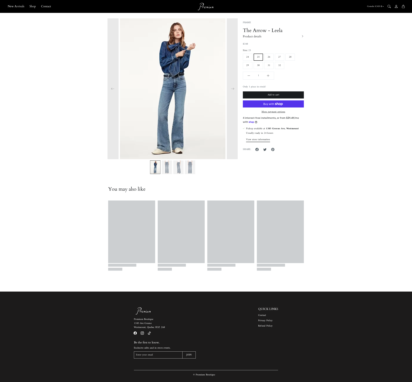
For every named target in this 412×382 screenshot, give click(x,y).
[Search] (389, 6)
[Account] (396, 6)
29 (247, 65)
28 (290, 57)
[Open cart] (403, 6)
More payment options (273, 112)
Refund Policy (265, 326)
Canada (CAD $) (374, 6)
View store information (258, 139)
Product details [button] (252, 36)
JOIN (189, 355)
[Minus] (249, 75)
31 (269, 65)
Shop (32, 6)
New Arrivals (16, 6)
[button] (257, 149)
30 (258, 65)
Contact (46, 6)
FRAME (247, 22)
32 (279, 65)
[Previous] (112, 88)
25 (258, 57)
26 (269, 57)
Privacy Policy (265, 320)
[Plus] (268, 75)
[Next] (232, 88)
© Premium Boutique (204, 375)
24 (247, 57)
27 (279, 57)
